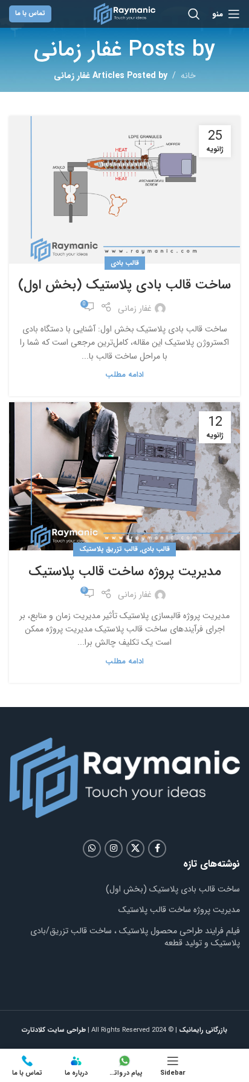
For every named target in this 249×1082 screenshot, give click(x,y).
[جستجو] (194, 14)
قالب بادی (125, 263)
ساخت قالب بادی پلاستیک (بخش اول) (124, 285)
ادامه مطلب (124, 375)
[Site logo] (124, 13)
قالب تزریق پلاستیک (108, 549)
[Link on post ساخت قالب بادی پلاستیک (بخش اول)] (124, 190)
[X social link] (135, 848)
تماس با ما (30, 13)
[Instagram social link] (114, 848)
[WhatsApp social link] (92, 848)
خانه (188, 75)
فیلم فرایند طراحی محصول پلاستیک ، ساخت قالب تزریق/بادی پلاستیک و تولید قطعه (135, 937)
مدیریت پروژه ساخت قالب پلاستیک (124, 571)
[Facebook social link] (157, 848)
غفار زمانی (77, 50)
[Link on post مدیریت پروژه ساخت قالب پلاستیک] (124, 476)
